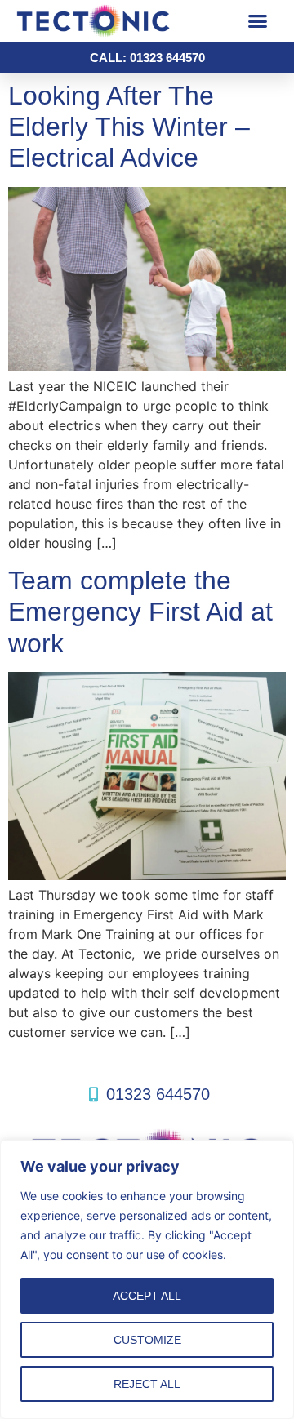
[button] (257, 21)
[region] (147, 1279)
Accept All (147, 1295)
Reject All (147, 1383)
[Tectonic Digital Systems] (118, 21)
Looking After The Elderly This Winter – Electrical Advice (129, 127)
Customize (147, 1339)
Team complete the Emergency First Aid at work (140, 612)
